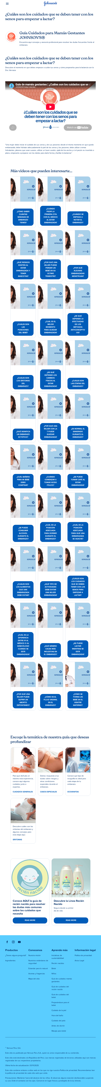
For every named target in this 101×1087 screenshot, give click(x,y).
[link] (23, 189)
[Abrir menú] (16, 4)
